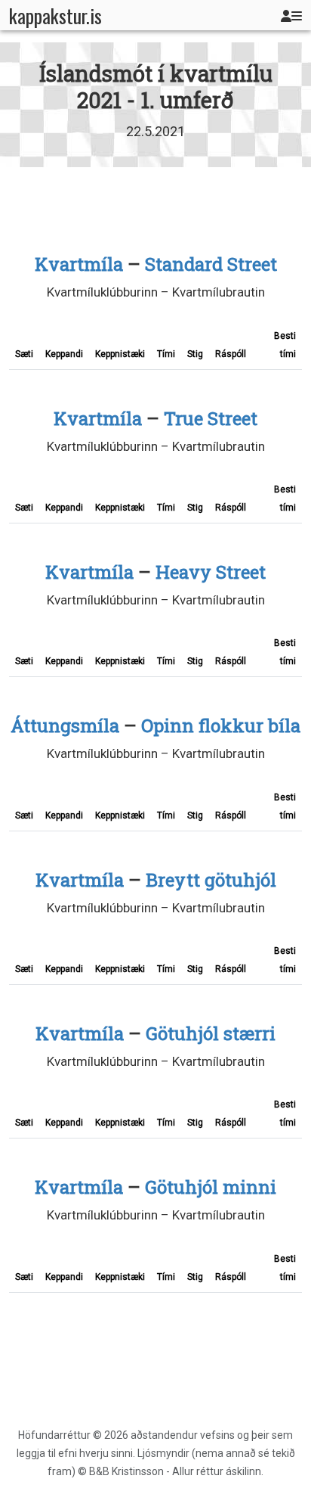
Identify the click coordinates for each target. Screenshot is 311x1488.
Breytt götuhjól (211, 880)
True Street (210, 418)
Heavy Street (211, 572)
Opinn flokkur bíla (220, 725)
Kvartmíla (79, 264)
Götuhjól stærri (211, 1033)
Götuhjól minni (210, 1187)
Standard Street (211, 264)
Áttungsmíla (65, 725)
